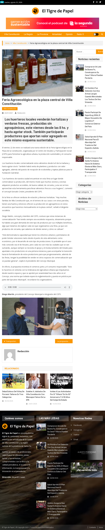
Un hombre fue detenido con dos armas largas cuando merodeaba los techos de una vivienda (93, 95)
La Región (28, 34)
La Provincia (42, 34)
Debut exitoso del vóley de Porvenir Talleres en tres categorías (13, 394)
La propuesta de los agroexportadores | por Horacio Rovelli (65, 341)
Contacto (92, 527)
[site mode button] (96, 34)
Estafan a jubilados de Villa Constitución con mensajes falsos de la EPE (35, 395)
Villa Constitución (12, 34)
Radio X (80, 34)
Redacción (21, 113)
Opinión (69, 34)
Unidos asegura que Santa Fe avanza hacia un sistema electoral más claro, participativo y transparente (93, 165)
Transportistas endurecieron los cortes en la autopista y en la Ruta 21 (13, 341)
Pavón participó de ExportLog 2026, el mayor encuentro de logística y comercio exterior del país (93, 119)
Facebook (78, 425)
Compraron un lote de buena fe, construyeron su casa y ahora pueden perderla (94, 72)
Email (76, 439)
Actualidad (57, 34)
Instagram (78, 430)
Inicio (101, 527)
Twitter (76, 434)
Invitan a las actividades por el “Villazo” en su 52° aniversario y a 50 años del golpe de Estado (60, 395)
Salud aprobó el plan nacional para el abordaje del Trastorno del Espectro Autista (93, 142)
